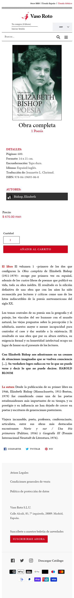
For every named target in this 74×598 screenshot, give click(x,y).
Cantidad (8, 233)
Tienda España (48, 3)
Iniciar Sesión (18, 28)
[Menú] (66, 36)
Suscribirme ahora (29, 539)
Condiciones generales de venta (30, 481)
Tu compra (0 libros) (21, 24)
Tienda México (65, 3)
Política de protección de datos (29, 491)
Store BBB (35, 3)
